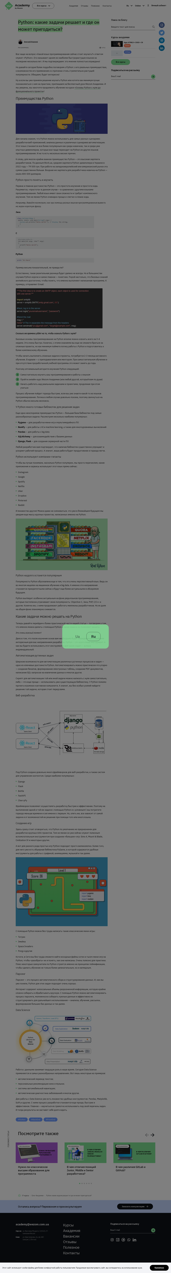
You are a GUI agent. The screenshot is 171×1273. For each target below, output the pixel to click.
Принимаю (159, 1268)
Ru (93, 636)
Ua (77, 636)
